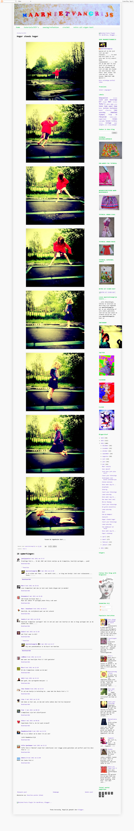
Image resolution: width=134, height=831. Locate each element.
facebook (115, 102)
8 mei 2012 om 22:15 (37, 689)
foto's (25, 548)
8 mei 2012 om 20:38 (33, 619)
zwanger (114, 125)
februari (105, 542)
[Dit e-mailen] (49, 546)
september (106, 453)
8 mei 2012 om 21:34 (34, 657)
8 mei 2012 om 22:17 (47, 644)
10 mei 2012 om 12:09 (33, 758)
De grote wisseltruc (109, 507)
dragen (105, 102)
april (104, 536)
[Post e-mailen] (45, 546)
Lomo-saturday (107, 494)
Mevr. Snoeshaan (26, 608)
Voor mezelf (106, 469)
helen (23, 631)
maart (104, 539)
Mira (22, 667)
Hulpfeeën (105, 487)
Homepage (56, 792)
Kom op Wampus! (107, 514)
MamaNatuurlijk (26, 731)
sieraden (102, 121)
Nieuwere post (22, 792)
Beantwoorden (25, 563)
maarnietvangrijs (31, 571)
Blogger (80, 809)
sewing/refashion (51, 27)
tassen (108, 121)
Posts (103, 607)
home (18, 27)
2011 (103, 548)
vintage (108, 123)
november (105, 448)
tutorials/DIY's (31, 27)
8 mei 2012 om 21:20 (32, 631)
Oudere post (89, 792)
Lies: (23, 699)
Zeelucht (105, 517)
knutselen (113, 108)
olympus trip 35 (108, 114)
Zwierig (104, 489)
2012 (103, 443)
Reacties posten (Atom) (35, 795)
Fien (23, 710)
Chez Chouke (25, 689)
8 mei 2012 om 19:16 (32, 585)
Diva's (110, 656)
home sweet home (110, 106)
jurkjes (106, 108)
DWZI (109, 102)
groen (115, 104)
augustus (105, 456)
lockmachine (108, 110)
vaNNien (23, 657)
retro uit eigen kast (83, 27)
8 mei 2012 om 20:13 (40, 608)
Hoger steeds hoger (108, 519)
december (105, 445)
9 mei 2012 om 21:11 (40, 745)
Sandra (23, 619)
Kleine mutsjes (107, 482)
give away (110, 104)
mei (103, 464)
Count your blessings (109, 475)
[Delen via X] (52, 546)
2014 (103, 438)
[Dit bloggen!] (51, 546)
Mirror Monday (107, 502)
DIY (100, 102)
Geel (103, 512)
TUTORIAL (114, 121)
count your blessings (108, 100)
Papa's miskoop (107, 533)
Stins (23, 720)
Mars (22, 585)
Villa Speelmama (26, 745)
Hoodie (110, 749)
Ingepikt (111, 738)
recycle (103, 117)
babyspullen (103, 98)
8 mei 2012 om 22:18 (47, 571)
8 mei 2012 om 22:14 (32, 678)
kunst (101, 110)
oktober (105, 451)
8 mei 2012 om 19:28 (35, 596)
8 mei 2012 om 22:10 (32, 667)
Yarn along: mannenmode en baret (112, 621)
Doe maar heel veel (108, 499)
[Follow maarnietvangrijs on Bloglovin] (106, 599)
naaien (114, 112)
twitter (101, 123)
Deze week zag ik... (109, 484)
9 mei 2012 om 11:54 (39, 731)
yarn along (108, 124)
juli (104, 459)
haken (101, 106)
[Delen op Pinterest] (56, 546)
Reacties (26, 567)
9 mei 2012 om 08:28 (32, 710)
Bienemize (24, 596)
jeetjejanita (25, 558)
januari (105, 544)
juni (104, 461)
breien (115, 98)
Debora (23, 758)
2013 (103, 440)
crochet (66, 27)
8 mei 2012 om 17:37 (37, 558)
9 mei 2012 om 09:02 (32, 720)
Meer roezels (106, 466)
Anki (22, 678)
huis (100, 108)
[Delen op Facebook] (54, 546)
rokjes (114, 119)
